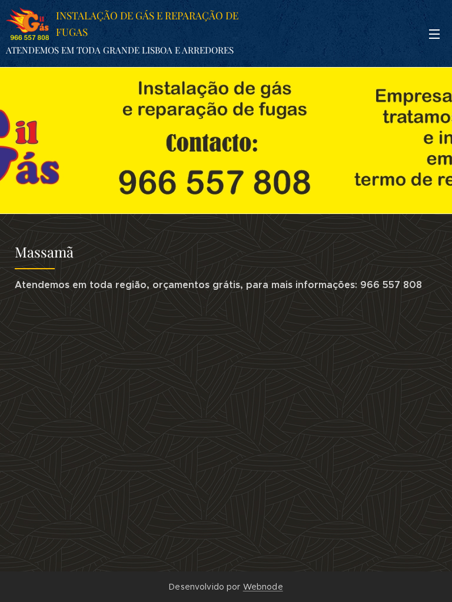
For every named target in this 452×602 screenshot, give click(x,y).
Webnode (263, 586)
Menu (434, 33)
